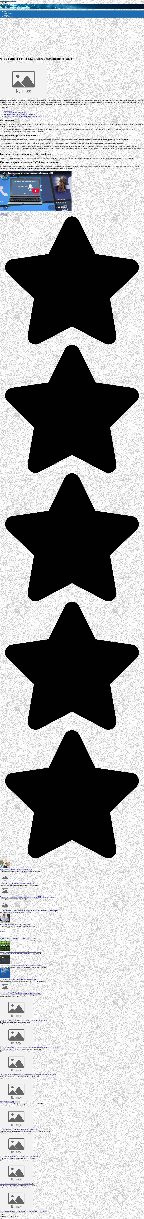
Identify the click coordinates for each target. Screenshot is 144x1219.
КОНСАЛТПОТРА (6, 4)
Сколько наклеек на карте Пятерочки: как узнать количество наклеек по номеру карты (29, 911)
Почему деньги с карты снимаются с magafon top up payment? (20, 952)
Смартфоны (8, 13)
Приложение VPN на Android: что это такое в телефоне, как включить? (24, 1020)
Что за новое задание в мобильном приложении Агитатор (19, 979)
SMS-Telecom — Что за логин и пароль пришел (16, 869)
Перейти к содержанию (8, 1)
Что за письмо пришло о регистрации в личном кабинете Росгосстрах (23, 1211)
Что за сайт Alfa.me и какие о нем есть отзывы (15, 924)
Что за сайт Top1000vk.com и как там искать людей (17, 883)
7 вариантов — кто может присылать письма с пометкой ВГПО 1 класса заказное (27, 897)
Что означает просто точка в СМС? (15, 112)
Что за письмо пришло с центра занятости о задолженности (20, 1156)
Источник (3, 214)
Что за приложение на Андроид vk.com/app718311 (17, 1184)
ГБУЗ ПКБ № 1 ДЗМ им (8, 1102)
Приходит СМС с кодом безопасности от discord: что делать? (20, 965)
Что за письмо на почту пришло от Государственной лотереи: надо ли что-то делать (28, 1075)
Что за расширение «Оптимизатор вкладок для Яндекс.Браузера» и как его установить (29, 1047)
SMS (5, 11)
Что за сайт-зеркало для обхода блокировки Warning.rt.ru (19, 1129)
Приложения (8, 16)
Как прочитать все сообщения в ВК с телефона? (20, 114)
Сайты (6, 15)
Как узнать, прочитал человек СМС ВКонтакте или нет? (23, 116)
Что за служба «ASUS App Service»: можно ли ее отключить (20, 993)
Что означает (8, 111)
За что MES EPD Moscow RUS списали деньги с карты (18, 938)
